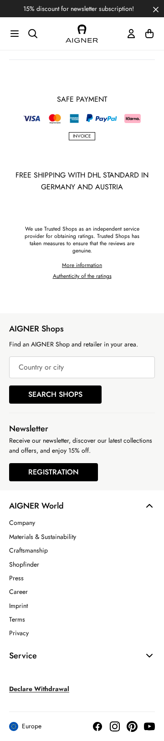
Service (23, 656)
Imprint (18, 605)
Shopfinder (24, 564)
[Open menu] (14, 33)
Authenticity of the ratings (82, 276)
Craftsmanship (28, 550)
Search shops (55, 394)
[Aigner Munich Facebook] (97, 726)
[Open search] (32, 33)
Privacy (19, 632)
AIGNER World (36, 506)
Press (16, 578)
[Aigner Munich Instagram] (114, 726)
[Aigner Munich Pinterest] (132, 726)
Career (18, 591)
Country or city (41, 367)
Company (22, 522)
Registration (53, 472)
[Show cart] (149, 33)
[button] (155, 8)
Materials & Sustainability (42, 536)
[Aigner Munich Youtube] (149, 726)
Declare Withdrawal (39, 688)
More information (82, 265)
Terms (17, 619)
